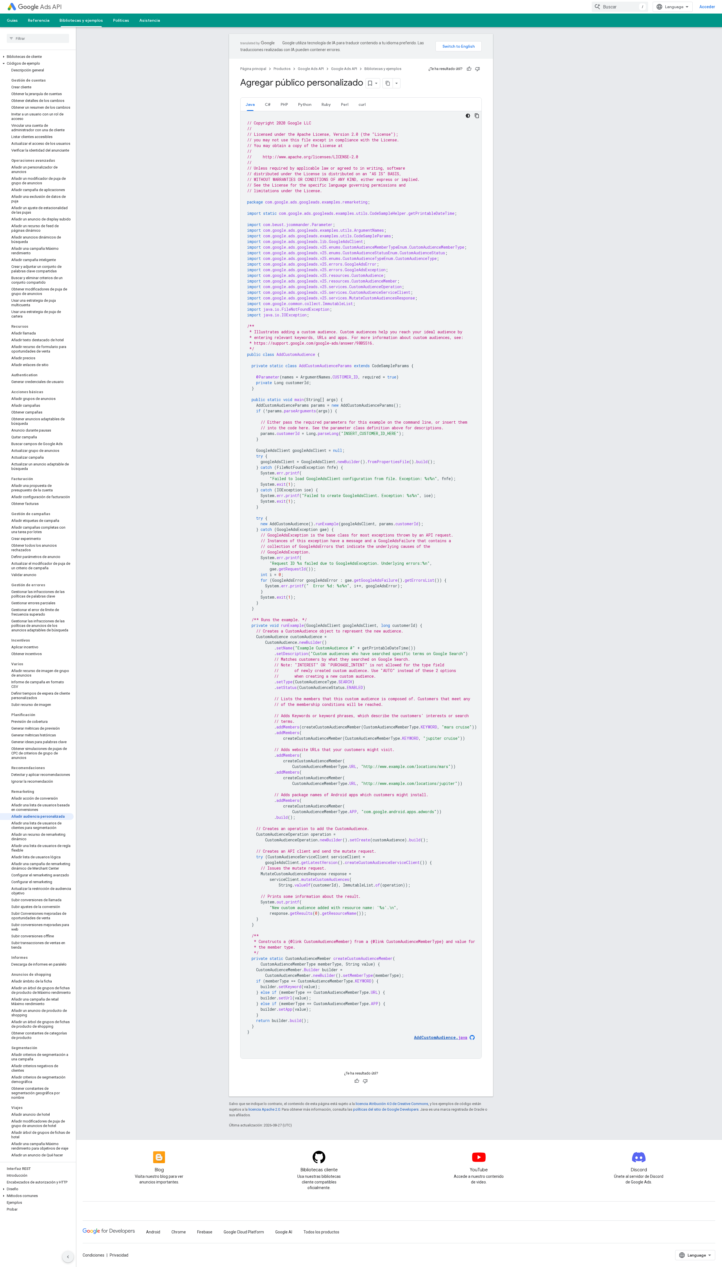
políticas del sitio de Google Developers (386, 1109)
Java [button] (250, 104)
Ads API (51, 7)
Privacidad (119, 1255)
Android (153, 1232)
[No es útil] (477, 69)
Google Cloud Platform (244, 1232)
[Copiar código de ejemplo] (476, 115)
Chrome (178, 1232)
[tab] (250, 104)
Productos (282, 69)
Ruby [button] (326, 104)
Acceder (707, 7)
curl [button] (362, 104)
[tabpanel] (361, 584)
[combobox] (620, 7)
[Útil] (469, 69)
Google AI (283, 1232)
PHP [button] (284, 104)
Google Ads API (311, 69)
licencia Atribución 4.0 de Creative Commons (392, 1104)
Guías (12, 20)
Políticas (121, 20)
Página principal (253, 69)
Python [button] (304, 104)
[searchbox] (38, 38)
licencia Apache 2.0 (264, 1109)
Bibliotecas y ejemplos (81, 20)
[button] (37, 56)
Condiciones (93, 1255)
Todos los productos (321, 1232)
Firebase (204, 1232)
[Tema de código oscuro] (467, 115)
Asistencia (149, 20)
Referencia (38, 20)
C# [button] (267, 104)
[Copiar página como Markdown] (388, 83)
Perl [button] (344, 104)
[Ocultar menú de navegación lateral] (68, 1256)
